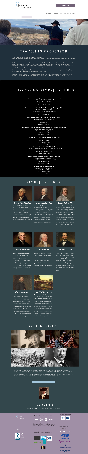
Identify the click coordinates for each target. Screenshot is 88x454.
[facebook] (16, 429)
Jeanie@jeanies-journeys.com (68, 13)
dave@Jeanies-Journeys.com (52, 408)
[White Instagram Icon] (18, 429)
